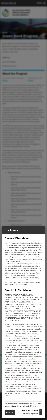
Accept (9, 412)
